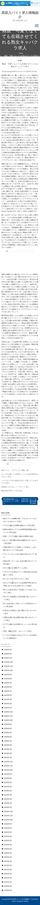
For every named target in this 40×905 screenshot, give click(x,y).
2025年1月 (8, 708)
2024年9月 (8, 724)
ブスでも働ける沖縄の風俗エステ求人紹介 (19, 525)
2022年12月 (8, 811)
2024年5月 (8, 741)
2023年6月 (8, 786)
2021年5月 (8, 865)
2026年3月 (8, 650)
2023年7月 (8, 782)
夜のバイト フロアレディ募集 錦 (14, 470)
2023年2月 (8, 803)
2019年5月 (8, 890)
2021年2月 (8, 878)
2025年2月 (8, 703)
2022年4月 (8, 845)
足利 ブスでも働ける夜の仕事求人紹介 (18, 536)
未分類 (20, 60)
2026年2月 (8, 654)
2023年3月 (8, 799)
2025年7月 (8, 683)
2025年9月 (8, 674)
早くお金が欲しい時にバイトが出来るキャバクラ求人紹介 (20, 604)
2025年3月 (8, 699)
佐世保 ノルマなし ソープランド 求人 (15, 487)
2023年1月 (8, 807)
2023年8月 (8, 778)
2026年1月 (8, 658)
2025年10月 (8, 670)
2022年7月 (8, 832)
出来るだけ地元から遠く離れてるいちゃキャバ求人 (20, 611)
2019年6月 (8, 886)
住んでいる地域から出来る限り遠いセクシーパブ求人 (20, 598)
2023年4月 (8, 795)
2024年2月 (8, 753)
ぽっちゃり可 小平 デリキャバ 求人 (16, 579)
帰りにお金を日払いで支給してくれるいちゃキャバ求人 (20, 591)
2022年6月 (8, 836)
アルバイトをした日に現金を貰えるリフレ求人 (20, 555)
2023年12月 (8, 762)
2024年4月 (8, 745)
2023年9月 (8, 774)
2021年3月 (8, 874)
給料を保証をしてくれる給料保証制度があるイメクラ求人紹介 (20, 530)
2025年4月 (8, 695)
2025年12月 (8, 662)
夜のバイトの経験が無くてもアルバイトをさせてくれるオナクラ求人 (20, 519)
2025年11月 (8, 666)
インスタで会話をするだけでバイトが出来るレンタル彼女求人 (20, 636)
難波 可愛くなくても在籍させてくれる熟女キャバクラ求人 (20, 65)
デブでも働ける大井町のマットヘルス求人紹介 (20, 625)
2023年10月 (8, 770)
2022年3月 (8, 849)
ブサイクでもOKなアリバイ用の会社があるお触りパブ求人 (20, 573)
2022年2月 (8, 853)
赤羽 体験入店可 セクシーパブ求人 (17, 631)
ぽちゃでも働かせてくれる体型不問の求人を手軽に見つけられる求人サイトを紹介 (20, 584)
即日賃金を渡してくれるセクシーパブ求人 (10, 501)
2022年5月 (8, 840)
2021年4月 (8, 869)
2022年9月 (8, 824)
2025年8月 (8, 679)
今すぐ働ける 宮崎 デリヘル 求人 (15, 568)
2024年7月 (8, 733)
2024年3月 (8, 749)
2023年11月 (8, 766)
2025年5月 (8, 691)
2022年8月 (8, 828)
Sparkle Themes (23, 901)
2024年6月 (8, 737)
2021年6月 (8, 861)
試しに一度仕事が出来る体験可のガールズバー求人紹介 (20, 541)
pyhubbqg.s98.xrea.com (13, 71)
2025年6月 (8, 687)
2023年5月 (8, 791)
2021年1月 (8, 882)
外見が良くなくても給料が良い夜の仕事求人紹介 (28, 501)
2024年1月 (8, 757)
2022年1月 (8, 857)
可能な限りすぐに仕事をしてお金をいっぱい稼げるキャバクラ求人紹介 (20, 548)
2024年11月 (8, 716)
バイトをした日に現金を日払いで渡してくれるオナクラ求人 (19, 481)
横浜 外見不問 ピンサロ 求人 (11, 491)
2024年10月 (8, 720)
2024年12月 (8, 712)
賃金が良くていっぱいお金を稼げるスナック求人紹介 (20, 562)
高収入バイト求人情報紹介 (20, 15)
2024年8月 (8, 728)
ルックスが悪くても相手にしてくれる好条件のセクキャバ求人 (19, 475)
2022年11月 (8, 816)
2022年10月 (8, 820)
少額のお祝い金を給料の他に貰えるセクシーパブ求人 (20, 618)
